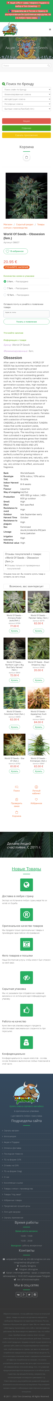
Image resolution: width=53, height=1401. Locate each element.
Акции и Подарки (11, 1142)
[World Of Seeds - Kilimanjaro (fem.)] (38, 744)
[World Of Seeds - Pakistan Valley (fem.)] (38, 602)
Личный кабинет (36, 792)
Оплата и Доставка (12, 1148)
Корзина (16, 816)
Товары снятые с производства (18, 1188)
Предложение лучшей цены (17, 1206)
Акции (26, 121)
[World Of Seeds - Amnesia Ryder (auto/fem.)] (14, 602)
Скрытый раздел (24, 224)
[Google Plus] (23, 1294)
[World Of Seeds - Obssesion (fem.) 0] (26, 196)
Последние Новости (13, 1153)
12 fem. (18, 295)
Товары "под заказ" (12, 1194)
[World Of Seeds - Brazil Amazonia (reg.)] (38, 648)
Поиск (16, 790)
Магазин (8, 224)
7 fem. (17, 288)
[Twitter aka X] (29, 1294)
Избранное (36, 803)
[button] (26, 157)
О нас (6, 1177)
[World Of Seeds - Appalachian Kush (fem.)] (38, 698)
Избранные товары (13, 1200)
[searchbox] (26, 65)
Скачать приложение (26, 135)
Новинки (26, 128)
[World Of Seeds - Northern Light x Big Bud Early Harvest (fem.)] (14, 648)
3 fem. (17, 281)
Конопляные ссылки (13, 1182)
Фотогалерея (10, 1136)
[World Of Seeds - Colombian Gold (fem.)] (14, 698)
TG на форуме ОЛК (12, 1159)
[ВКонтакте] (18, 1294)
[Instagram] (34, 1294)
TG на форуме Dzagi (13, 1171)
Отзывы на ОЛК (11, 1165)
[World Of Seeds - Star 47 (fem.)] (14, 744)
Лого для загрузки (12, 1211)
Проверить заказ (16, 804)
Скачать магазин (11, 1130)
